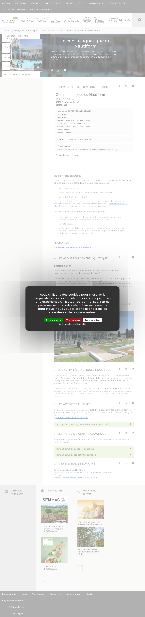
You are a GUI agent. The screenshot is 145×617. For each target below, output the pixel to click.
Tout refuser (73, 320)
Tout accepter (54, 320)
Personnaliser (92, 320)
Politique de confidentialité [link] (72, 324)
